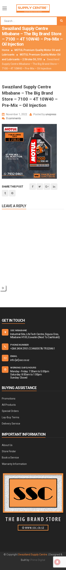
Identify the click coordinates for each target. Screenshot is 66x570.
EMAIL (13, 356)
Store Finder (9, 451)
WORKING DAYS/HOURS (23, 367)
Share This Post (12, 186)
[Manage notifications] (57, 562)
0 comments (13, 118)
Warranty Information (14, 463)
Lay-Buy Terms (10, 417)
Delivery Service (11, 423)
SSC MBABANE (18, 330)
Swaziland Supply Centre (32, 554)
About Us (7, 445)
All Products (9, 404)
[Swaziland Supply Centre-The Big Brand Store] (33, 8)
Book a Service (10, 457)
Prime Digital (37, 559)
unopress (50, 114)
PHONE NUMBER (19, 344)
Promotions (8, 398)
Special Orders (10, 411)
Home (5, 50)
